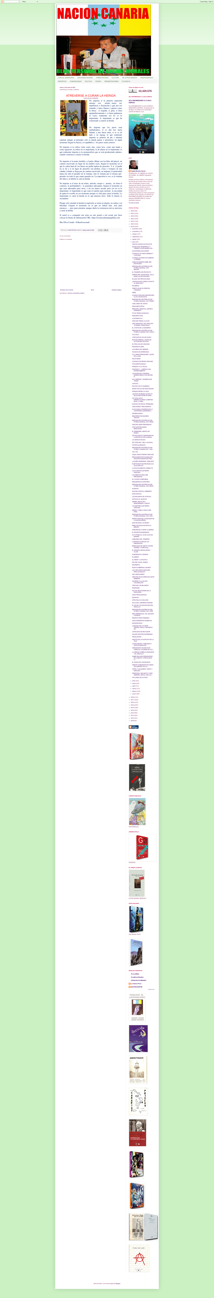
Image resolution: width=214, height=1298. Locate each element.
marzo (134, 688)
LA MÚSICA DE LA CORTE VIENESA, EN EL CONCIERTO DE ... (142, 627)
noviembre (135, 231)
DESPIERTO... (136, 565)
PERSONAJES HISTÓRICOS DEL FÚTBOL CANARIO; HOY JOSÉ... (143, 610)
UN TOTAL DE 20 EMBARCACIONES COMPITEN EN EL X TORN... (142, 399)
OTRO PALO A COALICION (140, 600)
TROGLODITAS (136, 637)
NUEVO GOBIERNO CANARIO (141, 567)
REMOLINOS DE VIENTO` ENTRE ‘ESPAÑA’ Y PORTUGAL (142, 546)
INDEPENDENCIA (146, 78)
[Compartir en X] (103, 230)
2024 (132, 213)
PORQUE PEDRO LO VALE (140, 391)
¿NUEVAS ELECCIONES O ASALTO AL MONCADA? (143, 282)
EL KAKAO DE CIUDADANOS (141, 662)
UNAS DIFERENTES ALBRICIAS (142, 620)
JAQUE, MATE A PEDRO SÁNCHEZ (143, 454)
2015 (132, 705)
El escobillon (135, 974)
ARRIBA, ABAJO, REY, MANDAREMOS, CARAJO (141, 502)
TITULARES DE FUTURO (140, 677)
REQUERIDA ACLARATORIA (141, 482)
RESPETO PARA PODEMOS (140, 618)
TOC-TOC (135, 452)
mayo (134, 683)
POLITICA (88, 81)
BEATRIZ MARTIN (136, 987)
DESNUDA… (136, 597)
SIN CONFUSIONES (138, 574)
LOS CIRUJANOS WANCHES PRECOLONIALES (141, 570)
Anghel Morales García (138, 171)
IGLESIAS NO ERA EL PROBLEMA (142, 404)
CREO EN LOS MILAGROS (140, 585)
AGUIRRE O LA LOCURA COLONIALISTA (139, 582)
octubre (134, 234)
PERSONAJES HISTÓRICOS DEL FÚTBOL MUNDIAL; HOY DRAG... (143, 485)
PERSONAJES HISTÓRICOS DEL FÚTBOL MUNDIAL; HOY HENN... (143, 421)
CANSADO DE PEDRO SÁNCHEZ (142, 361)
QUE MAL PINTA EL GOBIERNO (142, 491)
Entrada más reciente (66, 290)
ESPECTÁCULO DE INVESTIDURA (143, 389)
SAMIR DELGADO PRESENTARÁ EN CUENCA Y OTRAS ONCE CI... (142, 658)
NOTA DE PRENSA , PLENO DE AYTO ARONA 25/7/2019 (141, 340)
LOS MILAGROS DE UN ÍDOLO (141, 496)
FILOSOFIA (126, 81)
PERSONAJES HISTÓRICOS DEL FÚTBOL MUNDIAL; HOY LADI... (142, 515)
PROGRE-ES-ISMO (138, 346)
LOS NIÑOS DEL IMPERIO (140, 349)
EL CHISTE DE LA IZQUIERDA (141, 328)
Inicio (92, 290)
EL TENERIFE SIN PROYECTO (141, 272)
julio (133, 242)
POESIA (98, 81)
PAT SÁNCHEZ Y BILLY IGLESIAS (142, 442)
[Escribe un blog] (101, 230)
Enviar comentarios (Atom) (76, 293)
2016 (132, 702)
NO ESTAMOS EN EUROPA (140, 251)
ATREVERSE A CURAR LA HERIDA (143, 530)
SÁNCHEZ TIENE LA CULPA (140, 321)
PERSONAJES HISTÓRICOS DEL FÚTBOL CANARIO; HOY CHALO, (143, 331)
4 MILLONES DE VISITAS (139, 303)
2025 (132, 211)
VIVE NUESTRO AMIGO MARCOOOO (139, 428)
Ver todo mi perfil (134, 203)
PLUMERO (135, 557)
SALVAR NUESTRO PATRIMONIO (142, 634)
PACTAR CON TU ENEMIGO (140, 386)
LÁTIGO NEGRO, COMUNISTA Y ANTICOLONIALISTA (142, 644)
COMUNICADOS (76, 81)
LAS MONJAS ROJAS (138, 440)
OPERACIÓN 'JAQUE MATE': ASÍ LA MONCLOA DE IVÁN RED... (143, 275)
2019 (132, 226)
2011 (132, 715)
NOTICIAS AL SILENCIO (139, 499)
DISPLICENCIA (136, 494)
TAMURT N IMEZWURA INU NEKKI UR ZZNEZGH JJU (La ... (142, 665)
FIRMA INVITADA (102, 78)
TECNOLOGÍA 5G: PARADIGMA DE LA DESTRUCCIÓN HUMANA (142, 436)
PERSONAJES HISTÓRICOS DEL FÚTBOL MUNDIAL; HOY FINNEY (143, 300)
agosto (134, 239)
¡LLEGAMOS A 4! (137, 318)
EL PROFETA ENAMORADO (140, 532)
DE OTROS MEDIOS (129, 78)
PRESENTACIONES (111, 81)
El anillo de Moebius (137, 977)
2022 (132, 219)
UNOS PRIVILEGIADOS (139, 595)
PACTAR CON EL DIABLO (140, 562)
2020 (132, 224)
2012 (132, 713)
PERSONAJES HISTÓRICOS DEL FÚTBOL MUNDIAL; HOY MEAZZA (142, 268)
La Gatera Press (136, 983)
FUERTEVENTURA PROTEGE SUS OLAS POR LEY (143, 464)
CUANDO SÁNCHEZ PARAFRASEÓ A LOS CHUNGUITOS (143, 296)
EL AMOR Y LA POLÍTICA (139, 560)
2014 (132, 707)
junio (134, 681)
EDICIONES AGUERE (85, 78)
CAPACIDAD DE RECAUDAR (141, 632)
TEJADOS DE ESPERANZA (140, 352)
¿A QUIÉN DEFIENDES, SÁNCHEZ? (143, 461)
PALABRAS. (135, 286)
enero (134, 694)
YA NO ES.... (135, 383)
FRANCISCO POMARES (138, 980)
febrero (134, 691)
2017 (132, 700)
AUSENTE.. (135, 488)
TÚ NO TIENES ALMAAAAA (140, 313)
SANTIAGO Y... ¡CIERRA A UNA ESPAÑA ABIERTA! (141, 370)
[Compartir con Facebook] (105, 230)
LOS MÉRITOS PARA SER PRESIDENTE (140, 475)
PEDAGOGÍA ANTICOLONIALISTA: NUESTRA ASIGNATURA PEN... (142, 457)
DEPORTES (62, 81)
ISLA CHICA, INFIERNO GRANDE (142, 603)
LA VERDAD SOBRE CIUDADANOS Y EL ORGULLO (143, 653)
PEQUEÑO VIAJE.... (138, 316)
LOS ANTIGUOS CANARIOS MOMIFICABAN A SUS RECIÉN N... (142, 375)
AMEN (134, 292)
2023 (132, 216)
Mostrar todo (151, 989)
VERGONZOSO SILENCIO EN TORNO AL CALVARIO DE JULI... (143, 648)
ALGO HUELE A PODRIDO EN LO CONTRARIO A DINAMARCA (142, 410)
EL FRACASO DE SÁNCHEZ (141, 344)
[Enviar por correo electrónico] (99, 230)
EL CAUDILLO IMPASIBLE (140, 479)
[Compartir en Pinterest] (107, 230)
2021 (132, 221)
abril (133, 686)
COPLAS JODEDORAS (66, 78)
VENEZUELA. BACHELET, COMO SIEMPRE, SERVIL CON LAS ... (142, 674)
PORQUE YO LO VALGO (139, 366)
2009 (132, 720)
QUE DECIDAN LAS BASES (140, 523)
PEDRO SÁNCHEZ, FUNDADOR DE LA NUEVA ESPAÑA (143, 519)
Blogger (118, 1283)
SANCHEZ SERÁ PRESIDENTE (141, 424)
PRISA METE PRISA (138, 306)
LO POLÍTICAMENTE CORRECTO (142, 468)
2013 (132, 710)
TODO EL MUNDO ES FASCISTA (142, 244)
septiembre (135, 237)
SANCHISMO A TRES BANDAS (141, 406)
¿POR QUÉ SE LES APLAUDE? (141, 337)
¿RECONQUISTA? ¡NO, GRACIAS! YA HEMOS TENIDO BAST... (142, 324)
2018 (132, 697)
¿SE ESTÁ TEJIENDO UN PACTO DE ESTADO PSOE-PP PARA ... (142, 394)
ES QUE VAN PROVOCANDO (141, 279)
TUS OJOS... (136, 334)
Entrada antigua (116, 290)
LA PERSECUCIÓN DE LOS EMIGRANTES (140, 542)
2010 (132, 718)
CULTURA (115, 78)
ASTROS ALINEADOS (138, 445)
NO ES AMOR (136, 359)
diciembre (135, 229)
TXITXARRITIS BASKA (139, 364)
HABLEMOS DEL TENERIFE (140, 539)
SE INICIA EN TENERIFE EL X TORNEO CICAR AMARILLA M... (142, 247)
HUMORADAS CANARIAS (140, 554)
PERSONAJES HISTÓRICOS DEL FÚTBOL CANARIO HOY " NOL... (143, 448)
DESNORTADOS (137, 623)
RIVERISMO (136, 588)
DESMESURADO (137, 413)
